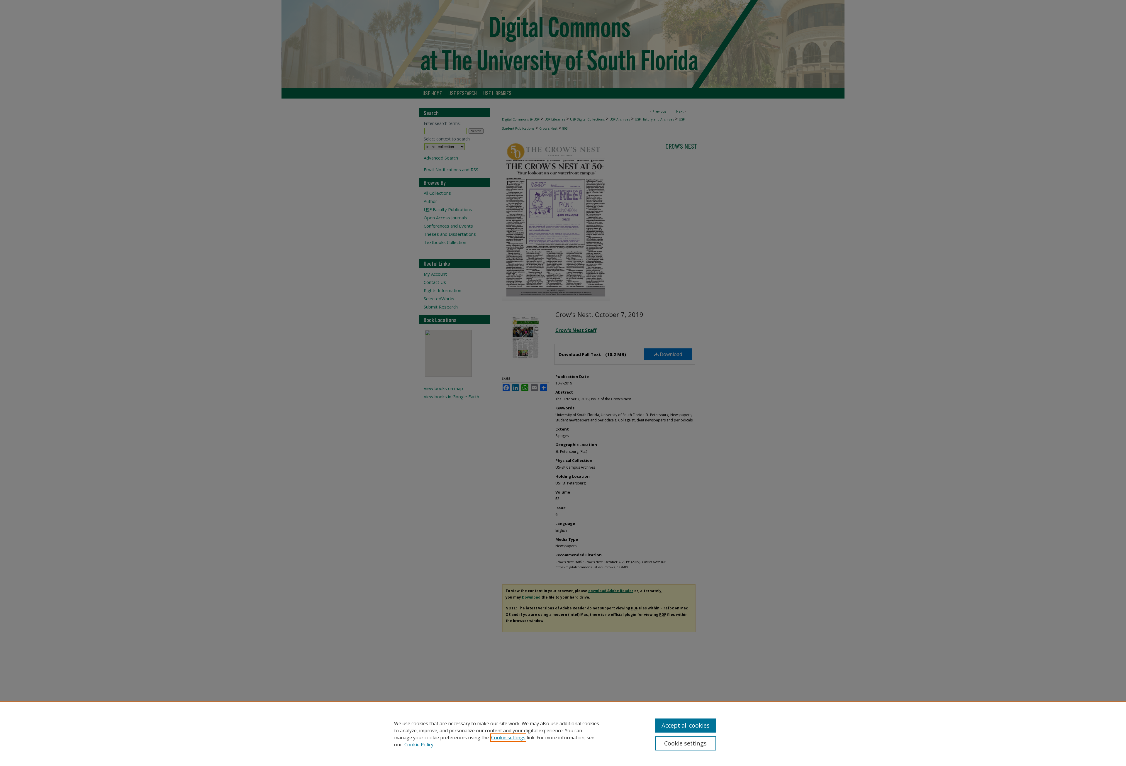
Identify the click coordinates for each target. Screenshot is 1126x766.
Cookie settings (508, 737)
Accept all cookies (686, 725)
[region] (563, 733)
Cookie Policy (418, 744)
